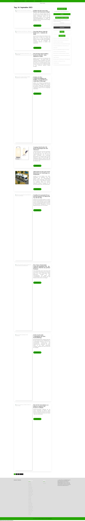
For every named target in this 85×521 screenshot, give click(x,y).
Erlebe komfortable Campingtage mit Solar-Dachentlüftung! (39, 336)
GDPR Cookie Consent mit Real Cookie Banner (6, 520)
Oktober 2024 (30, 492)
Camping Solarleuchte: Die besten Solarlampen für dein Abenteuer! (40, 148)
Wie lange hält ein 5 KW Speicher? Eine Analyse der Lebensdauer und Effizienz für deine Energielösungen (61, 61)
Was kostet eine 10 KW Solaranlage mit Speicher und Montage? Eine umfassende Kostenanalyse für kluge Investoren (61, 55)
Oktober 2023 (30, 509)
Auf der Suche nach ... (62, 8)
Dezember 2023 (30, 506)
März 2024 (29, 502)
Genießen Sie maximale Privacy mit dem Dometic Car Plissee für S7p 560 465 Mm (41, 196)
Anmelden (44, 483)
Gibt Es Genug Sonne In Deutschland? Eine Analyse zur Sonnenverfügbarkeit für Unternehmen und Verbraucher (61, 46)
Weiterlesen (38, 25)
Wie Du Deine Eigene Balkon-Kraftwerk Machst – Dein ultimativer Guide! (41, 55)
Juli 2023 (29, 513)
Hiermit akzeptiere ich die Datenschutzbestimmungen (62, 25)
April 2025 (29, 484)
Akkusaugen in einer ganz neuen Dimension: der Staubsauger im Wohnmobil (41, 173)
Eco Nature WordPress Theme (38, 518)
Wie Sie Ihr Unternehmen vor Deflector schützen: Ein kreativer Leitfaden (41, 406)
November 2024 (30, 491)
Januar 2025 (30, 488)
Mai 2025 (29, 483)
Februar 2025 (30, 487)
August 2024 (30, 495)
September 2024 (30, 494)
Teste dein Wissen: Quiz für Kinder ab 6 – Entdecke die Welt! (40, 33)
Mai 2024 (29, 499)
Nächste (21, 474)
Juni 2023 (29, 514)
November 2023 (30, 507)
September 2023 (30, 510)
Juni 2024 (29, 498)
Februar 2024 (30, 503)
